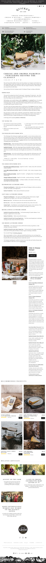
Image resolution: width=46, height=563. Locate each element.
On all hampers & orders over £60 (10, 28)
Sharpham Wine (7, 143)
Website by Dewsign (23, 549)
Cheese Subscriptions (22, 15)
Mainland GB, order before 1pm (31, 28)
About (25, 22)
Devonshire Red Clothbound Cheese (11, 166)
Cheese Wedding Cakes (17, 20)
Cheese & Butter (13, 17)
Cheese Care (18, 542)
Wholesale (8, 542)
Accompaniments (22, 19)
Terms (32, 542)
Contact (36, 22)
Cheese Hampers (32, 17)
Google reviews (28, 32)
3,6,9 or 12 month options (9, 32)
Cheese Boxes (23, 241)
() (41, 6)
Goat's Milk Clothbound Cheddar (11, 170)
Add (20, 417)
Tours (35, 20)
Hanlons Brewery (7, 153)
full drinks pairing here (17, 232)
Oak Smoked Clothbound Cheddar (11, 179)
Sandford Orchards (8, 147)
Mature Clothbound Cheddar (10, 173)
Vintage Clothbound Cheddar (10, 177)
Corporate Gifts (12, 22)
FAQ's (26, 542)
